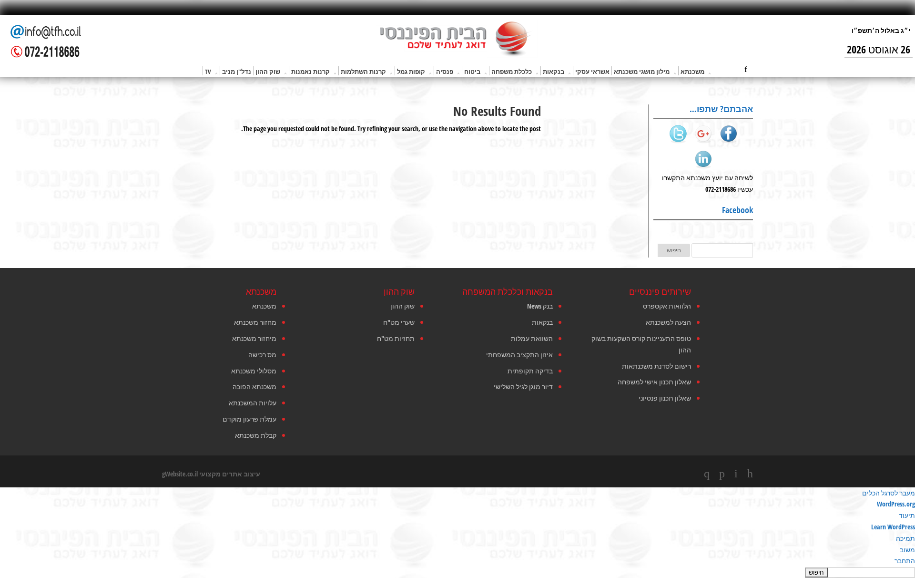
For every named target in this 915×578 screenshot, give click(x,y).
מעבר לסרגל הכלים (888, 492)
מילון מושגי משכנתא (642, 71)
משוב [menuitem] (907, 549)
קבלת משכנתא (255, 435)
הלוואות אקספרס (667, 305)
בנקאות (553, 71)
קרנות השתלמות (363, 71)
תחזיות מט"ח (396, 338)
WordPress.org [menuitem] (896, 503)
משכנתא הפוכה (254, 386)
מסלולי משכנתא (253, 370)
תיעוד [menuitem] (907, 515)
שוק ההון (267, 71)
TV (208, 71)
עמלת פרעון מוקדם (249, 418)
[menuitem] (457, 572)
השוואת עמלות (532, 338)
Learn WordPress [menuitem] (893, 526)
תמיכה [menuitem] (905, 538)
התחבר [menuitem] (905, 560)
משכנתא (692, 71)
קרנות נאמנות (310, 71)
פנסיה (444, 71)
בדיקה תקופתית (530, 370)
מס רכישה (262, 354)
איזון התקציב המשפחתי (519, 354)
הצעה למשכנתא (668, 322)
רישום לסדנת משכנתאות (656, 366)
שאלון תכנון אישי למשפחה (654, 381)
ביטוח (472, 71)
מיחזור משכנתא (254, 338)
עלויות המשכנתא (252, 402)
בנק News (540, 305)
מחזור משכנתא (255, 322)
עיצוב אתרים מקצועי (229, 473)
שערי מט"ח (399, 322)
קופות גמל (411, 71)
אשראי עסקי (592, 71)
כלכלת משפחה (511, 71)
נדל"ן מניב (236, 71)
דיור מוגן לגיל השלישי (523, 386)
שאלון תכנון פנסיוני (665, 398)
